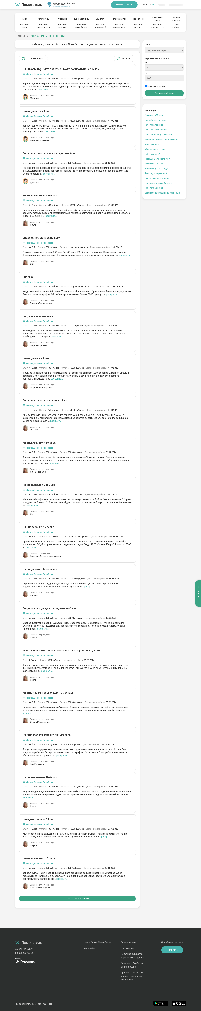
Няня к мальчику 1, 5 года (39, 858)
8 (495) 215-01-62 (24, 949)
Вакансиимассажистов (119, 25)
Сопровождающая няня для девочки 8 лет (50, 153)
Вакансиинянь (24, 25)
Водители (100, 19)
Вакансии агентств (156, 86)
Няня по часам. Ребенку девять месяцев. (48, 692)
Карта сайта (89, 948)
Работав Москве (176, 25)
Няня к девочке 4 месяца (38, 526)
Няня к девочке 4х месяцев (40, 569)
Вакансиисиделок (62, 25)
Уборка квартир (152, 144)
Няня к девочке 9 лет (36, 358)
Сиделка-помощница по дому (41, 237)
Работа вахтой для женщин (158, 134)
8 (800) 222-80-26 (24, 952)
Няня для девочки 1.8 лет (39, 819)
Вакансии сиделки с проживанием (161, 139)
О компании (127, 948)
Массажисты (119, 19)
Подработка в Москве (155, 120)
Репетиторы (43, 19)
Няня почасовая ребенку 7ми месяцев (47, 734)
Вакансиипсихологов (138, 25)
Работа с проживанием (156, 130)
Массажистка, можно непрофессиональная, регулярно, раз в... (62, 650)
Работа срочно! (152, 154)
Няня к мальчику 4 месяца (39, 442)
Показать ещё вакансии (77, 898)
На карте (126, 58)
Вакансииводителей (100, 25)
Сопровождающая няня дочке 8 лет (45, 400)
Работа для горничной (156, 173)
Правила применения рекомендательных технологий (132, 976)
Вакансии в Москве (154, 115)
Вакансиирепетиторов (43, 25)
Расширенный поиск (164, 93)
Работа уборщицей (154, 188)
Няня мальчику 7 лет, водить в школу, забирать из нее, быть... (62, 69)
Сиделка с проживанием (38, 316)
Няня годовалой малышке (39, 484)
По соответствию (35, 58)
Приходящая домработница (158, 183)
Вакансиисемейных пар (157, 25)
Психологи (138, 19)
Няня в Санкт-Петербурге (97, 942)
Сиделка (28, 276)
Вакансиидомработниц (81, 25)
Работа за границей (154, 125)
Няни (24, 19)
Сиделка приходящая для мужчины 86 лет (49, 608)
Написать (172, 949)
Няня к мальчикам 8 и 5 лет (40, 195)
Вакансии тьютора (154, 164)
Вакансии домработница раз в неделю (164, 193)
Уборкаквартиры (176, 18)
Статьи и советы (130, 942)
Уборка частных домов (156, 149)
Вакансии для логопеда (156, 168)
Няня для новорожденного (158, 178)
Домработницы (81, 19)
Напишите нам (198, 593)
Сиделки (62, 19)
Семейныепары (157, 18)
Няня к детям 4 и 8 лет (37, 111)
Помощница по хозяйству (157, 159)
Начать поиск (124, 5)
